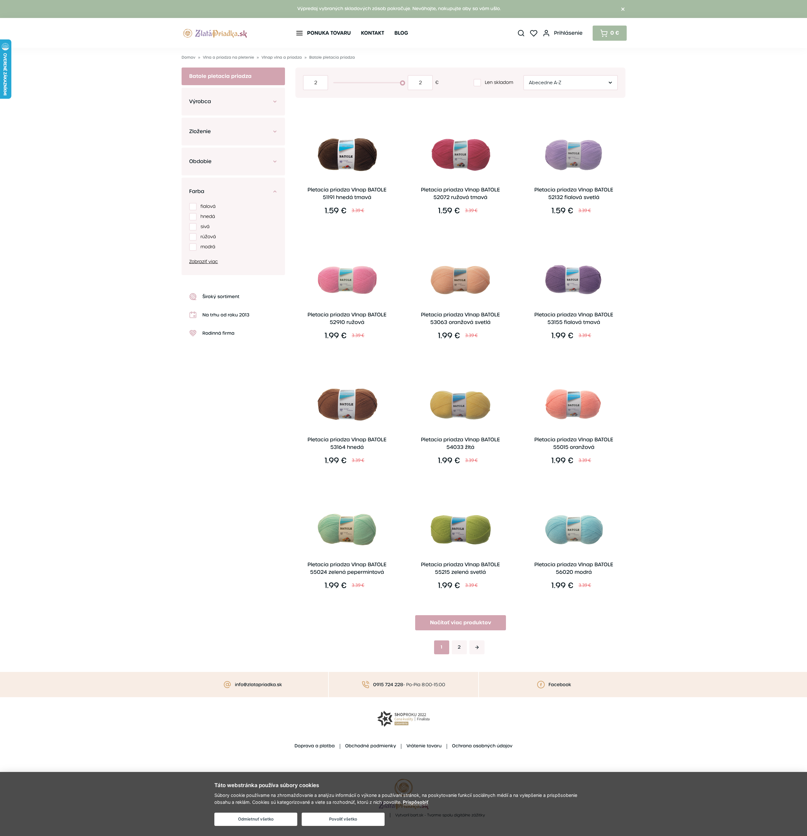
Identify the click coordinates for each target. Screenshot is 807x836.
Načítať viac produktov (460, 622)
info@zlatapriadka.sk (258, 685)
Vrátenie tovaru (423, 746)
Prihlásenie (568, 33)
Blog (401, 33)
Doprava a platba (314, 746)
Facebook (560, 685)
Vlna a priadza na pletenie (228, 58)
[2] (477, 647)
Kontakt (372, 33)
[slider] (402, 82)
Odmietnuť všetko (256, 818)
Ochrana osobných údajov (482, 746)
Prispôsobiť (415, 802)
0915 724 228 (388, 685)
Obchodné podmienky (370, 746)
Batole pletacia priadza (332, 58)
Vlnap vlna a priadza (282, 58)
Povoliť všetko (343, 818)
